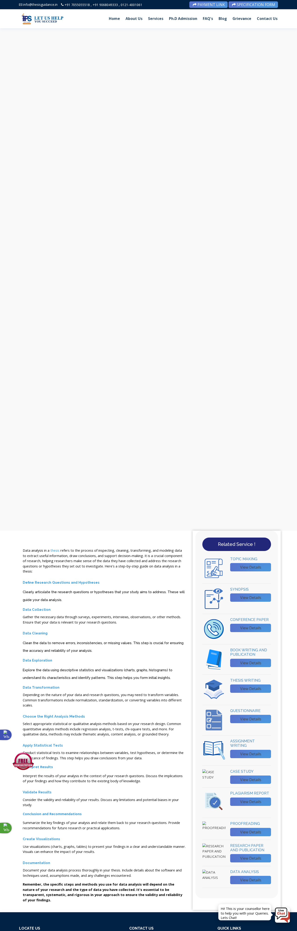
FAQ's (208, 18)
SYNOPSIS (239, 589)
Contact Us (267, 18)
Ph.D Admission (183, 18)
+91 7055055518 (77, 5)
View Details (250, 567)
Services (155, 18)
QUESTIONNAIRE (245, 711)
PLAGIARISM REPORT (249, 793)
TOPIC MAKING (243, 559)
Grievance (241, 18)
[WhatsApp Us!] (6, 828)
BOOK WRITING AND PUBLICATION (248, 652)
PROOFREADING (245, 823)
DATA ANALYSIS (244, 872)
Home (114, 18)
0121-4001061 (131, 5)
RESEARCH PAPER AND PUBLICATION (247, 847)
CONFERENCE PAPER (249, 620)
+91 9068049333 (105, 5)
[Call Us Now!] (6, 735)
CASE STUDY (242, 771)
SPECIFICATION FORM (255, 4)
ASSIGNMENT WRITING (242, 743)
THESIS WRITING (245, 680)
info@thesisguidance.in (40, 4)
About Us (134, 18)
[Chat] (282, 915)
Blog (223, 18)
